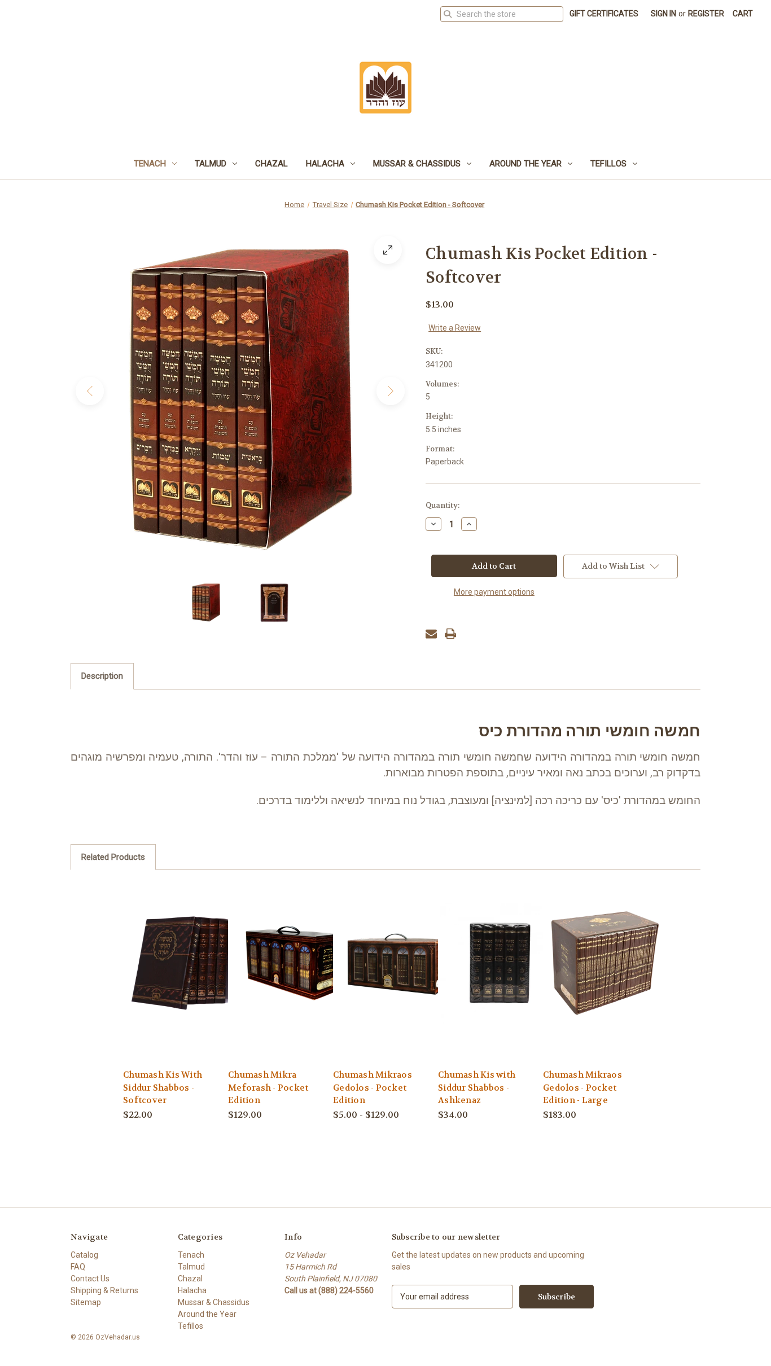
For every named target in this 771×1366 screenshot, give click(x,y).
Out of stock (185, 982)
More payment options (494, 591)
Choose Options (395, 982)
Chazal (271, 164)
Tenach (150, 164)
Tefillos (608, 164)
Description (102, 676)
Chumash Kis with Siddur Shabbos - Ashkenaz (476, 1087)
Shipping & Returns (104, 1290)
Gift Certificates (604, 13)
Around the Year (525, 164)
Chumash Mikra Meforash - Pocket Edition (268, 1087)
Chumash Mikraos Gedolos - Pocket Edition (372, 1087)
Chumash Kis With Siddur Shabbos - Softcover (162, 1087)
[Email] (431, 634)
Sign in (663, 13)
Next (390, 391)
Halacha (325, 164)
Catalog (84, 1254)
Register (706, 13)
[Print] (450, 634)
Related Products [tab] (113, 857)
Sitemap (86, 1302)
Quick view (183, 962)
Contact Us (90, 1278)
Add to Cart (290, 982)
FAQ (78, 1266)
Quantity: (442, 505)
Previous (90, 391)
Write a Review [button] (454, 327)
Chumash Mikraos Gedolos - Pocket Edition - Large (582, 1087)
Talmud (210, 164)
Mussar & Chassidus (417, 164)
